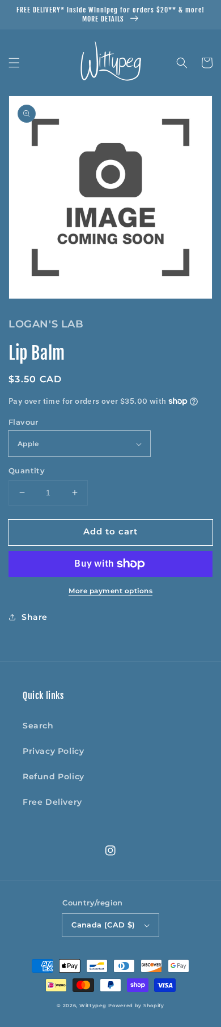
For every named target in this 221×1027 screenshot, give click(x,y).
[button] (14, 62)
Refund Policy (53, 776)
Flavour (23, 421)
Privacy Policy (53, 751)
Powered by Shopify (136, 1005)
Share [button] (35, 617)
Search (38, 725)
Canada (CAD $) (103, 924)
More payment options (110, 590)
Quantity (26, 470)
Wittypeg (93, 1005)
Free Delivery (52, 802)
